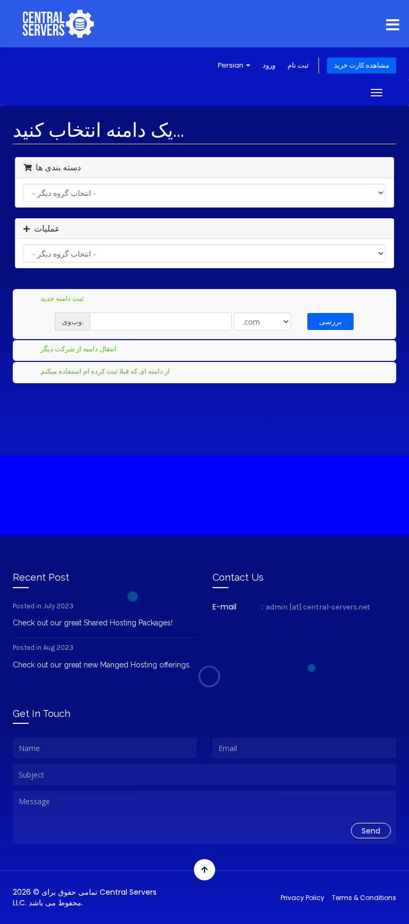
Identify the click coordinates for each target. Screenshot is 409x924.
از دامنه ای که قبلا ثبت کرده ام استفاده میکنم (105, 371)
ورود (269, 65)
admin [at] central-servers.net (318, 607)
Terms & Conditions (364, 897)
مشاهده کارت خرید (361, 65)
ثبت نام (298, 65)
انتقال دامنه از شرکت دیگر (78, 349)
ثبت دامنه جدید (62, 298)
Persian (231, 65)
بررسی (330, 321)
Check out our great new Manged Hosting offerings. (102, 665)
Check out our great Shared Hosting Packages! (93, 622)
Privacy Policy (302, 897)
